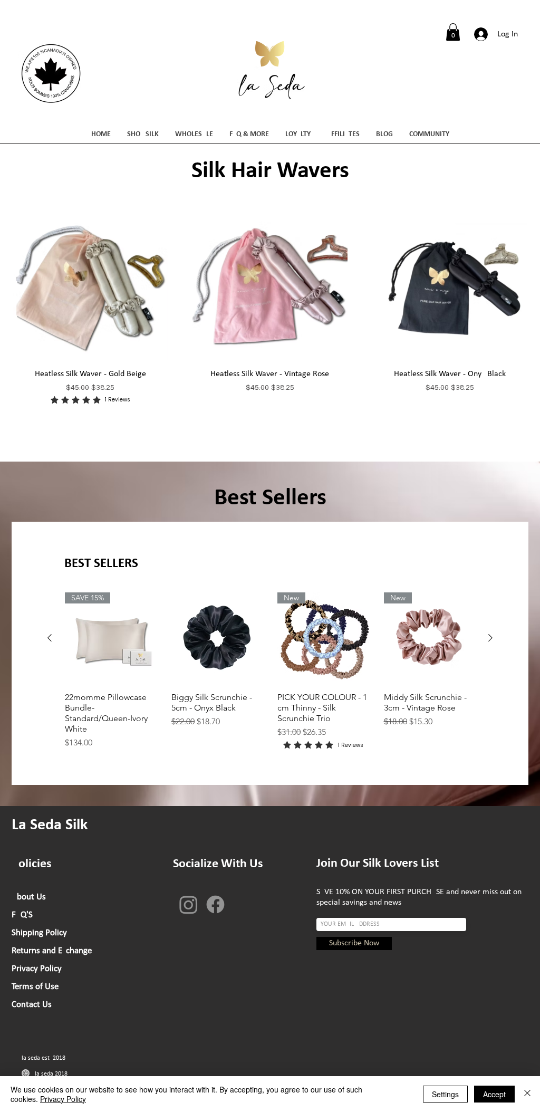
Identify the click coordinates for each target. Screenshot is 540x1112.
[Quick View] (90, 282)
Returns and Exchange (52, 950)
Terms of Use (35, 986)
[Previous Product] (49, 637)
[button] (453, 32)
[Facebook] (215, 904)
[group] (270, 672)
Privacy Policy (37, 968)
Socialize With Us (218, 864)
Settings (445, 1094)
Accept (494, 1094)
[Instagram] (188, 904)
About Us (29, 897)
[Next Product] (490, 637)
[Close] (527, 1094)
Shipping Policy (39, 932)
